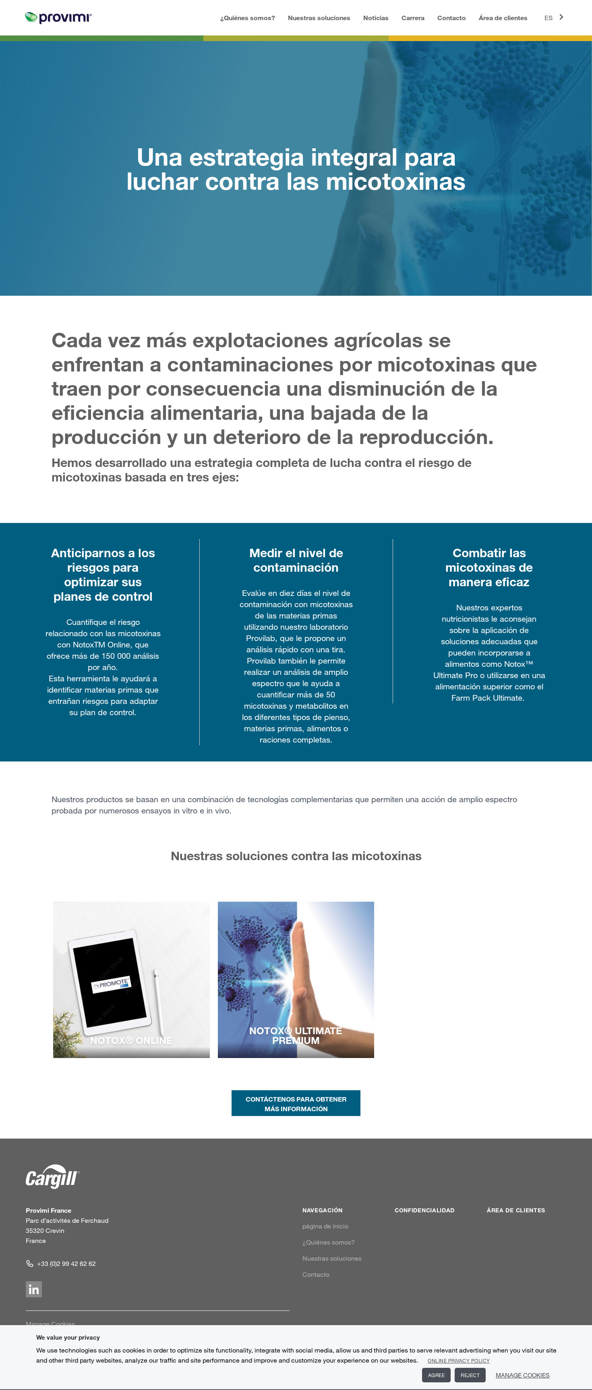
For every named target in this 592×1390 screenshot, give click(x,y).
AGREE (436, 1375)
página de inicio (325, 1226)
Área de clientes (503, 17)
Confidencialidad (425, 1210)
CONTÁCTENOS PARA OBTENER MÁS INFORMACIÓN (296, 1103)
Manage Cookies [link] (50, 1324)
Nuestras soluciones (319, 17)
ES (548, 18)
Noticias (376, 17)
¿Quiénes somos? (247, 17)
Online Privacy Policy (459, 1360)
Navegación (322, 1210)
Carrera (413, 17)
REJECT (470, 1375)
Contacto (451, 17)
